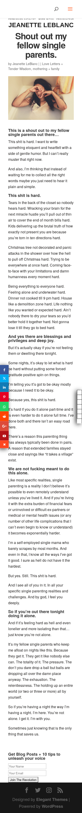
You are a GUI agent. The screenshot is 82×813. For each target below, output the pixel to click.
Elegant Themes (52, 799)
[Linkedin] (4, 387)
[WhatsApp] (4, 406)
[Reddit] (4, 416)
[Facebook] (4, 370)
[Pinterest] (4, 397)
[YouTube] (4, 435)
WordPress (52, 806)
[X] (4, 378)
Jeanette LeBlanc (25, 63)
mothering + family (46, 68)
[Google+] (4, 426)
